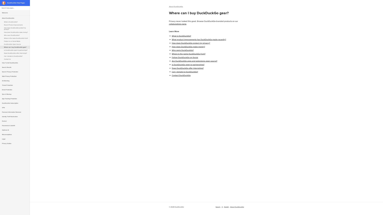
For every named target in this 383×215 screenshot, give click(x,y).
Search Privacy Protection (10, 72)
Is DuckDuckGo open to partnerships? (15, 50)
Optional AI (5, 130)
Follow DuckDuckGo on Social (185, 57)
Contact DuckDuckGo (181, 75)
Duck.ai (4, 121)
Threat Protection (7, 85)
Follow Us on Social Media (12, 41)
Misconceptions (7, 134)
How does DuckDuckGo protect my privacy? (15, 28)
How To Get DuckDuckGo (10, 63)
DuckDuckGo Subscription (10, 103)
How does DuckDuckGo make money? (16, 32)
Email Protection (7, 90)
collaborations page (177, 23)
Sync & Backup (6, 94)
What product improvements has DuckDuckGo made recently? (199, 39)
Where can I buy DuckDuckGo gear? (15, 47)
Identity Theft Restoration (10, 117)
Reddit (226, 207)
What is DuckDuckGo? (11, 22)
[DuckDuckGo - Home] (4, 3)
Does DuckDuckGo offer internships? (15, 53)
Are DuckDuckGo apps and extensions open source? (194, 61)
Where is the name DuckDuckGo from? (16, 38)
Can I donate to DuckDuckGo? (13, 56)
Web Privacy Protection (9, 76)
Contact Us (7, 59)
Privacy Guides (6, 143)
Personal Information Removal (11, 112)
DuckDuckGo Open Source (12, 44)
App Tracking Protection (9, 99)
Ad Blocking (5, 81)
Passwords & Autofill (8, 126)
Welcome (5, 13)
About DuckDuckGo (8, 18)
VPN (3, 108)
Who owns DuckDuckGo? (12, 35)
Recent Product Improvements (13, 25)
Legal (3, 139)
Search (218, 207)
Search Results (6, 67)
